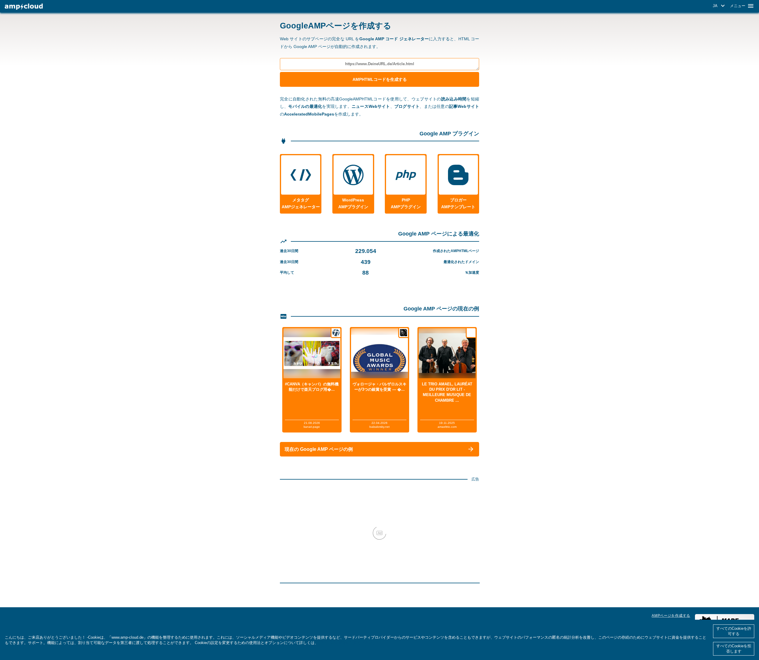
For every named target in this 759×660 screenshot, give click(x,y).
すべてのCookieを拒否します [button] (733, 648)
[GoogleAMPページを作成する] (24, 7)
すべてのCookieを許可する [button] (733, 631)
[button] (720, 5)
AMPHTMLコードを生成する (380, 79)
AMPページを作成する (671, 615)
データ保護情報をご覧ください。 (347, 642)
